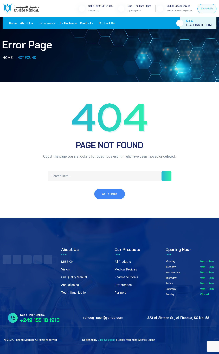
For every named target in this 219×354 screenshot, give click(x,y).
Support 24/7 (94, 10)
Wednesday (173, 272)
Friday (169, 283)
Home (8, 57)
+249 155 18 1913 (199, 25)
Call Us (189, 21)
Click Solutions (106, 340)
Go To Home (109, 194)
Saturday (171, 289)
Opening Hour (134, 10)
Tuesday (171, 267)
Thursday (171, 278)
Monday (170, 261)
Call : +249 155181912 (100, 6)
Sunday (170, 294)
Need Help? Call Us (32, 315)
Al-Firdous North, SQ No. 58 (179, 10)
